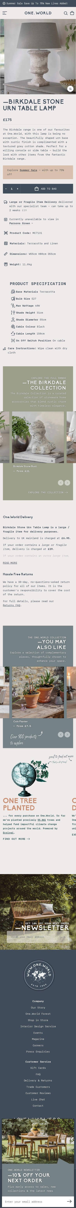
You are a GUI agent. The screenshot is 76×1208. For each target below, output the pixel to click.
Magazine (38, 1039)
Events (38, 1032)
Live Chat (38, 1099)
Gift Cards (38, 1067)
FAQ (38, 1074)
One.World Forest (38, 1013)
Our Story (38, 1007)
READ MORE (10, 562)
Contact (38, 1105)
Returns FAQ (11, 605)
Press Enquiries (38, 1051)
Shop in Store (38, 1020)
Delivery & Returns (38, 1080)
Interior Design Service (38, 1026)
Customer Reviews (38, 1093)
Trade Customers (38, 1086)
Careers (38, 1045)
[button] (72, 13)
